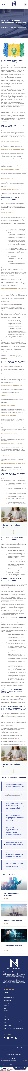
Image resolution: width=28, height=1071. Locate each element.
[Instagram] (12, 1038)
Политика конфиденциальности (14, 1051)
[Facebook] (4, 1038)
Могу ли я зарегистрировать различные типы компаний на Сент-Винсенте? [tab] (14, 844)
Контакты (6, 1010)
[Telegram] (16, 1038)
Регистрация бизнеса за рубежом (18, 27)
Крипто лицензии (7, 1000)
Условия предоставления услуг (14, 1054)
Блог (5, 1008)
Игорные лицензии (8, 997)
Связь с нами (8, 532)
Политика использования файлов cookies (14, 1047)
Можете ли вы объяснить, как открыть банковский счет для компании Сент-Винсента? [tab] (14, 854)
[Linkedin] (8, 1038)
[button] (25, 4)
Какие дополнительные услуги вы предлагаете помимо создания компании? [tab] (14, 864)
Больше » (6, 898)
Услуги (5, 1005)
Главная (6, 992)
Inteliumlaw (5, 27)
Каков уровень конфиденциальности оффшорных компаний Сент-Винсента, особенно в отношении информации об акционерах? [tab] (14, 832)
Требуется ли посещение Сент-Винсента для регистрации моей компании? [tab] (15, 786)
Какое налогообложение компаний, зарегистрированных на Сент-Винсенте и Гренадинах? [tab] (15, 818)
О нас (5, 995)
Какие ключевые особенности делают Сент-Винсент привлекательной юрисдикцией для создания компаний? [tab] (15, 806)
